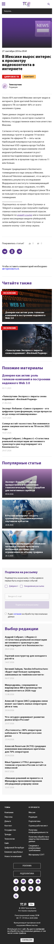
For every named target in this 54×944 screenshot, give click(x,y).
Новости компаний (12, 856)
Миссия (32, 813)
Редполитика (34, 821)
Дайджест (13, 586)
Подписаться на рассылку (27, 605)
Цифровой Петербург (14, 848)
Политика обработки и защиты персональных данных (39, 839)
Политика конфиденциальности (38, 831)
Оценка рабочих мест (38, 826)
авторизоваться (10, 269)
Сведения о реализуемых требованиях (34, 848)
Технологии (9, 839)
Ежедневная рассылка (34, 586)
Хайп (6, 843)
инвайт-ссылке (24, 215)
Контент (8, 826)
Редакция (33, 817)
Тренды (7, 835)
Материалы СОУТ (36, 855)
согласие (17, 614)
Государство (10, 830)
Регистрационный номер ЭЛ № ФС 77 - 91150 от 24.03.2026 (27, 917)
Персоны (8, 817)
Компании (8, 813)
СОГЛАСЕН (27, 940)
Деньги (7, 821)
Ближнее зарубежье (13, 852)
